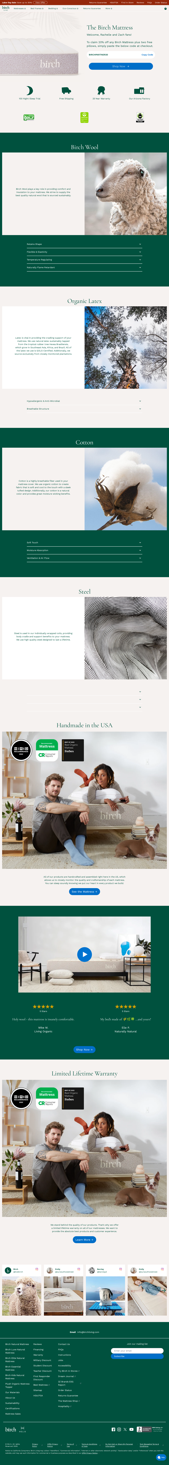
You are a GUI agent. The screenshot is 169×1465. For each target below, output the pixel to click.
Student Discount (42, 1365)
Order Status (161, 2)
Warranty (38, 1355)
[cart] (165, 8)
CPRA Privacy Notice (90, 1453)
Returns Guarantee (98, 2)
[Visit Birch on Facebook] (114, 1429)
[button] (81, 1313)
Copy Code (147, 54)
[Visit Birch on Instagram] (120, 1429)
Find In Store (127, 2)
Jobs (60, 1360)
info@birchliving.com (88, 1332)
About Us (10, 1397)
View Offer (40, 2)
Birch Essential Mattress (13, 1368)
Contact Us (64, 1344)
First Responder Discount (41, 1378)
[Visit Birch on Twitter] (126, 1429)
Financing (38, 1349)
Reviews (140, 2)
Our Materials (12, 1392)
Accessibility (64, 1365)
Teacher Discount (42, 1371)
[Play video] (84, 954)
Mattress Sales (13, 1414)
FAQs (149, 2)
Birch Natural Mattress (17, 1344)
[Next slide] (164, 1290)
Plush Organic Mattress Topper (17, 1385)
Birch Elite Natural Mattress (14, 1360)
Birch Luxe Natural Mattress (15, 1351)
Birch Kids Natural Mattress (14, 1377)
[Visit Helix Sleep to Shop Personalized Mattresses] (22, 1429)
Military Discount (42, 1360)
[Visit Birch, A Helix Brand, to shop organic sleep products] (10, 1429)
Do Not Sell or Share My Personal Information (119, 1445)
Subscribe (119, 1356)
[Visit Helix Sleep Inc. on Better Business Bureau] (150, 1429)
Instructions (64, 1355)
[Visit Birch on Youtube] (132, 1429)
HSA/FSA (114, 2)
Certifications (12, 1408)
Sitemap (37, 1390)
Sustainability (12, 1403)
